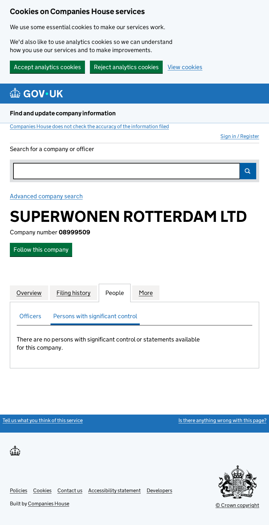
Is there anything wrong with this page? (222, 420)
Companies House (48, 503)
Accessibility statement (114, 490)
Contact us (69, 490)
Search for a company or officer (52, 149)
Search (248, 171)
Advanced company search (46, 196)
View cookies (185, 67)
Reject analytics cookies (126, 67)
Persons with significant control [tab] (95, 316)
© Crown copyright (237, 505)
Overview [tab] (29, 293)
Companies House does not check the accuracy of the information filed (89, 126)
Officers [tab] (30, 316)
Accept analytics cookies (47, 67)
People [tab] (114, 293)
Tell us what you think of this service (43, 420)
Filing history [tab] (73, 293)
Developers (159, 490)
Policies (18, 490)
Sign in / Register (239, 136)
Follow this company (41, 249)
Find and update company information (63, 113)
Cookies (42, 490)
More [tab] (146, 293)
